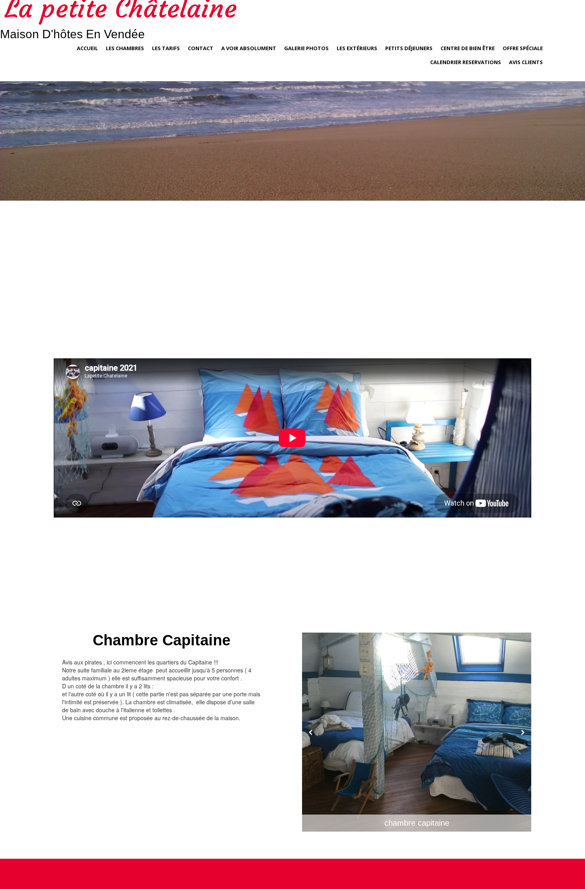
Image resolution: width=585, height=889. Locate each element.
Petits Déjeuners (409, 48)
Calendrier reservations (465, 62)
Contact (200, 48)
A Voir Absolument (248, 48)
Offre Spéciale (523, 48)
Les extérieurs (357, 48)
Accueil (87, 48)
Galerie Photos (306, 48)
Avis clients (526, 62)
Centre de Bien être (468, 48)
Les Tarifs (166, 48)
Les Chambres (125, 48)
